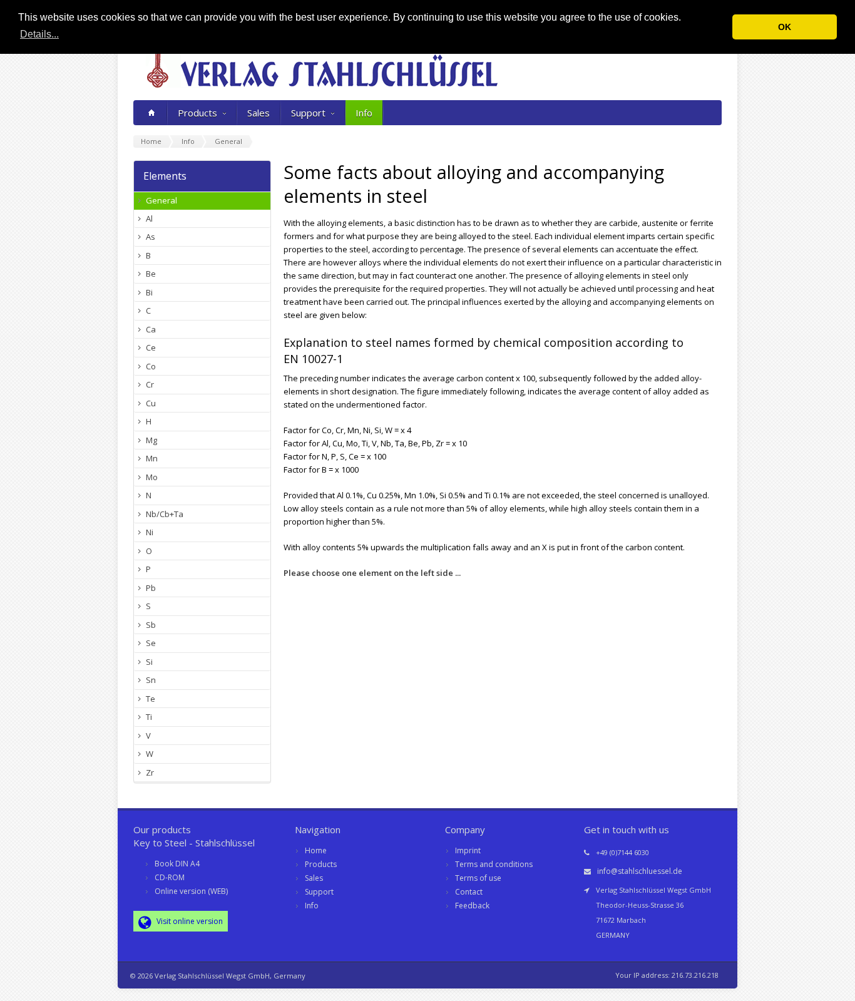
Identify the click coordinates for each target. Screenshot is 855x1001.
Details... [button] (39, 34)
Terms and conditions (494, 864)
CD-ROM (170, 877)
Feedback (472, 905)
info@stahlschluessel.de (639, 871)
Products (197, 112)
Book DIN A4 (177, 863)
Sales (258, 112)
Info (364, 112)
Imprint (468, 850)
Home (316, 850)
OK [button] (784, 27)
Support (308, 112)
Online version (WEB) (191, 891)
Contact (469, 891)
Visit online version (189, 921)
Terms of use (478, 878)
